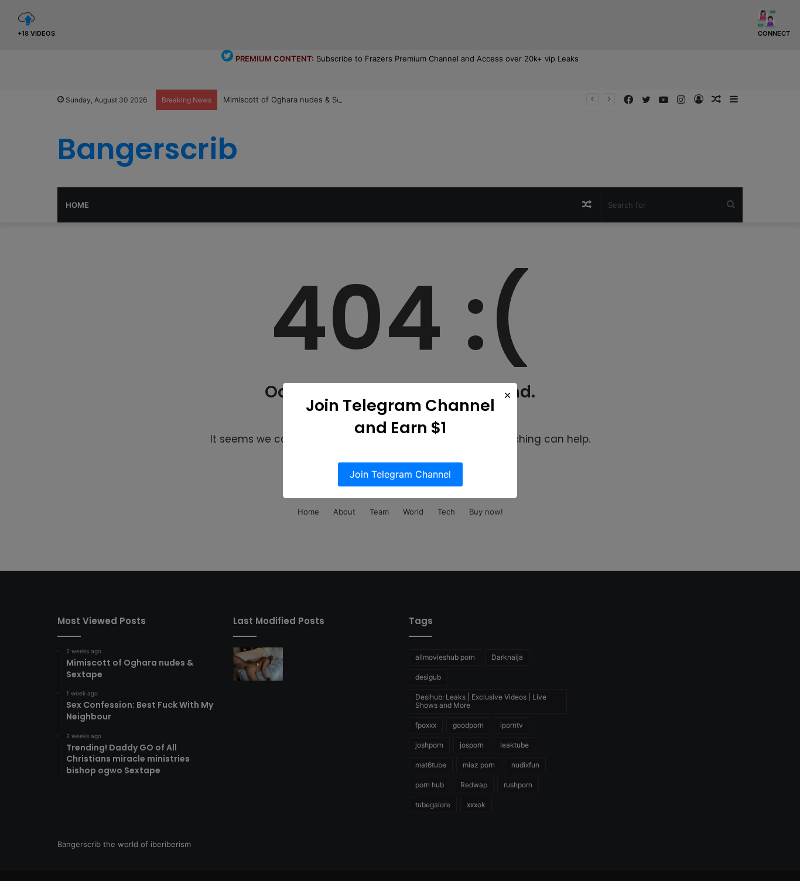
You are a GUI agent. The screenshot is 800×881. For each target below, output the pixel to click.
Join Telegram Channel (400, 474)
